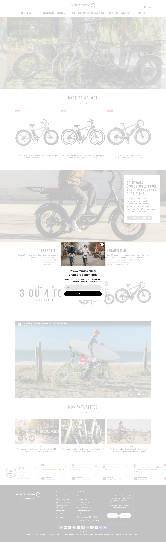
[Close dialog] (102, 244)
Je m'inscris (83, 294)
